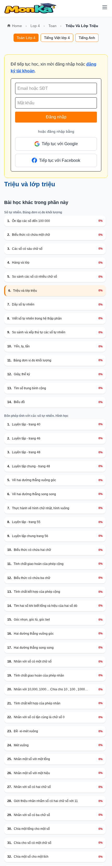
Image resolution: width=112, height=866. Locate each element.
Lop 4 (35, 26)
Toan (52, 26)
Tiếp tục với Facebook (59, 160)
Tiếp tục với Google (60, 144)
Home (17, 26)
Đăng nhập (56, 117)
